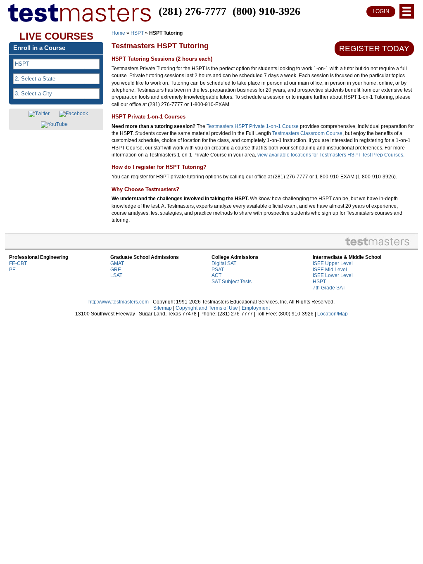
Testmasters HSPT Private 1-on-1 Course (253, 126)
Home (118, 33)
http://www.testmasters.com (118, 302)
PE (12, 270)
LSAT (116, 275)
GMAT (117, 263)
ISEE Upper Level (333, 263)
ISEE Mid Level (330, 270)
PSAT (218, 270)
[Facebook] (73, 114)
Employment (256, 308)
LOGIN (381, 11)
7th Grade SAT (329, 288)
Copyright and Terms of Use (207, 308)
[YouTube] (54, 124)
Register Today (374, 48)
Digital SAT (224, 263)
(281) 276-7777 (192, 11)
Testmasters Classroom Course (307, 133)
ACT (216, 275)
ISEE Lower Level (333, 275)
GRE (115, 270)
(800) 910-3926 (266, 11)
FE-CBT (18, 263)
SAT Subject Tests (232, 281)
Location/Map (332, 314)
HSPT (137, 33)
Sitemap (162, 308)
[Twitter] (39, 114)
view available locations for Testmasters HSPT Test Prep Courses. (330, 155)
